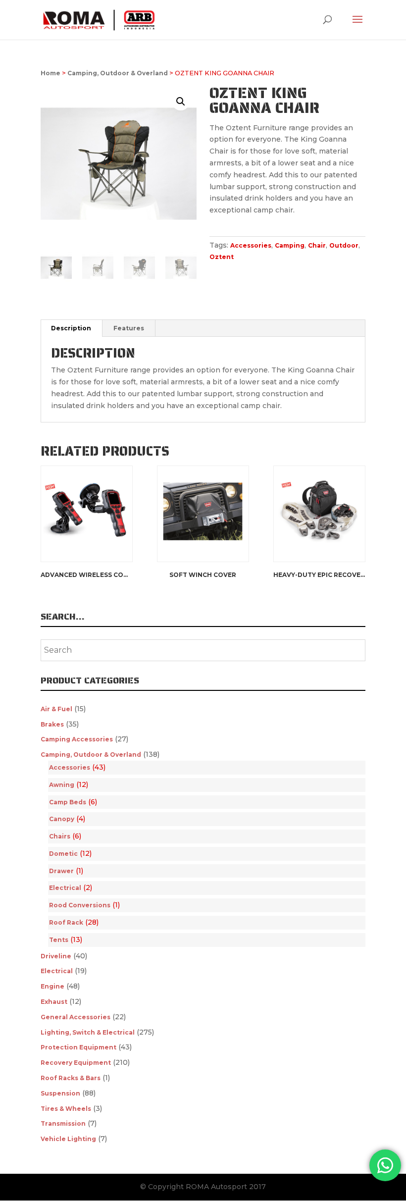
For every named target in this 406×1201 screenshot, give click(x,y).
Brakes (52, 724)
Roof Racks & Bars (71, 1078)
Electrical (65, 887)
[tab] (71, 328)
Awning (61, 784)
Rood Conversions (79, 905)
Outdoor (343, 245)
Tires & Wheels (66, 1108)
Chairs (59, 836)
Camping (289, 245)
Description (71, 328)
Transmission (63, 1123)
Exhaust (54, 1001)
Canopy (61, 819)
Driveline (56, 956)
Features (128, 328)
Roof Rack (66, 922)
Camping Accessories (77, 739)
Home (50, 73)
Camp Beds (67, 802)
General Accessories (75, 1017)
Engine (52, 986)
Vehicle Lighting (68, 1139)
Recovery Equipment (76, 1062)
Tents (58, 939)
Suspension (60, 1093)
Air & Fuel (56, 709)
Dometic (63, 853)
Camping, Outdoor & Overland (117, 73)
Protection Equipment (78, 1047)
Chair (317, 245)
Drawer (61, 871)
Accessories (250, 245)
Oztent (221, 257)
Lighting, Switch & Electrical (88, 1032)
